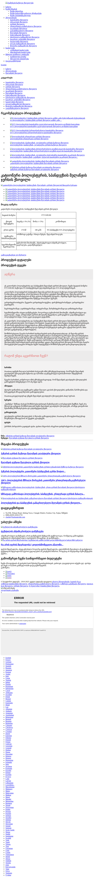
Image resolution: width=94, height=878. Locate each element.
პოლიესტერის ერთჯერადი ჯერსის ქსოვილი (29, 139)
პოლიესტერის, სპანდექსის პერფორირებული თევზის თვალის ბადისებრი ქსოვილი (46, 151)
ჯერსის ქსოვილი (17, 24)
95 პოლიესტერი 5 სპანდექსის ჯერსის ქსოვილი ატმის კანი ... (36, 120)
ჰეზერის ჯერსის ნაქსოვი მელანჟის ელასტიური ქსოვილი (34, 170)
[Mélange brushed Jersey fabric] (21, 458)
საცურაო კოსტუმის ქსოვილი (22, 39)
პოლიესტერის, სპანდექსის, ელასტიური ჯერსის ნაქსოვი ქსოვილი (38, 145)
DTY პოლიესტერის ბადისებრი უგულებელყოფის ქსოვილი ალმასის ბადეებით (44, 126)
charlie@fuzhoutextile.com (15, 517)
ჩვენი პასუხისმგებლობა (20, 16)
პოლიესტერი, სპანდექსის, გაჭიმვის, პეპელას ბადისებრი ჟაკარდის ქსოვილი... (44, 157)
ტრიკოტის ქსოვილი (19, 22)
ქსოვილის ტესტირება (19, 59)
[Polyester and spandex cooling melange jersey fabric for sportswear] (47, 498)
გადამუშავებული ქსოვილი (21, 31)
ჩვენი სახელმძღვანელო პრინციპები (25, 13)
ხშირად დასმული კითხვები (17, 54)
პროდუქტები (11, 18)
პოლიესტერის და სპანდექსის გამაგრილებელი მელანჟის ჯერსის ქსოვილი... (41, 503)
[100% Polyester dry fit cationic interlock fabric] (41, 476)
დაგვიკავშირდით (13, 61)
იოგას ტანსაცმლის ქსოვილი (22, 44)
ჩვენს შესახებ (11, 9)
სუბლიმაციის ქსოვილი (20, 35)
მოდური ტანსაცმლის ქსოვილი (23, 46)
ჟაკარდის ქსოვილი (18, 29)
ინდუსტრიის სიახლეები (20, 52)
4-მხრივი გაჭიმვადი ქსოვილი (73, 584)
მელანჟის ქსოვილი (18, 33)
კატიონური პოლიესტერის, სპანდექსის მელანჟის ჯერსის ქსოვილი (38, 163)
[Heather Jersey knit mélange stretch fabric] (26, 449)
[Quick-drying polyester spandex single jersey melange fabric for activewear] (47, 489)
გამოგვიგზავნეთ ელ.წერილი (13, 255)
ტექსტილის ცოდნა (18, 57)
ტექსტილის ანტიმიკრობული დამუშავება (22, 531)
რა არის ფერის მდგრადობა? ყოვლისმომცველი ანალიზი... (32, 544)
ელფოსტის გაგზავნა (10, 590)
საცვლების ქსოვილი (19, 41)
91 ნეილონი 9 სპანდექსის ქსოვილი (44, 586)
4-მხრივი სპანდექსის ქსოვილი (14, 584)
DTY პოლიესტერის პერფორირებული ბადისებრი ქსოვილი (35, 133)
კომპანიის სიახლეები (19, 50)
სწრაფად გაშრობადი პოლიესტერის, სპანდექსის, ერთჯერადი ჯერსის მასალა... (43, 494)
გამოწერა (5, 568)
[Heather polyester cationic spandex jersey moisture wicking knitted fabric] (42, 467)
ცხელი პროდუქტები (60, 582)
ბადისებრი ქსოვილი (19, 20)
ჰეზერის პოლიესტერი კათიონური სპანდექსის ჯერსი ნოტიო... (33, 471)
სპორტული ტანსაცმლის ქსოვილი (24, 37)
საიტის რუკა (75, 582)
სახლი (8, 7)
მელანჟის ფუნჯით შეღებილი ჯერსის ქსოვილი (29, 438)
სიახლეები (10, 48)
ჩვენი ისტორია (16, 11)
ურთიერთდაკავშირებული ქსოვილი (25, 26)
